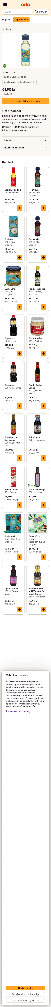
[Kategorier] (5, 4)
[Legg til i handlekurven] (19, 208)
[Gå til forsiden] (25, 4)
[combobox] (19, 11)
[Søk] (5, 11)
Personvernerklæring (18, 711)
